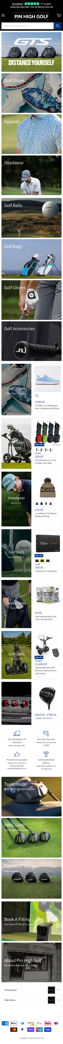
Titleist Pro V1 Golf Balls (46, 571)
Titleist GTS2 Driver (43, 718)
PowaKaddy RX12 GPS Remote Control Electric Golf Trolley (46, 670)
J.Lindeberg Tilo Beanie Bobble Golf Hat (46, 515)
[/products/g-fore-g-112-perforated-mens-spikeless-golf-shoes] (48, 379)
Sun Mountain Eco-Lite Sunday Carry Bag (45, 461)
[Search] (58, 25)
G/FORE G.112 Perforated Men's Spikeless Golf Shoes (47, 407)
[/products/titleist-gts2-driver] (48, 697)
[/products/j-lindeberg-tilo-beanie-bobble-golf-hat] (48, 486)
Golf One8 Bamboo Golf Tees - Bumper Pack (45, 618)
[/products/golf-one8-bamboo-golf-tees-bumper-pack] (48, 595)
